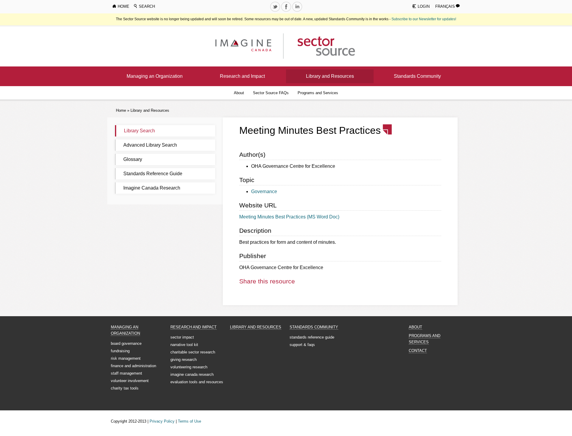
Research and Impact (242, 76)
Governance (264, 191)
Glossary (132, 159)
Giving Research (183, 359)
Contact (418, 350)
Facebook (286, 11)
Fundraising (120, 351)
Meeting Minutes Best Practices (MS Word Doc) (289, 216)
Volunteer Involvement (130, 380)
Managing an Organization (155, 76)
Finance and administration (133, 366)
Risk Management (126, 358)
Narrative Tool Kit (184, 344)
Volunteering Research (188, 367)
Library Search (139, 130)
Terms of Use (189, 421)
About (239, 93)
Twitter (275, 11)
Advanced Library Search (150, 145)
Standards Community (417, 76)
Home (121, 110)
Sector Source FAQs (271, 93)
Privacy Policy (162, 421)
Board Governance (126, 343)
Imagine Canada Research (151, 187)
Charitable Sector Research (192, 352)
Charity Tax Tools (125, 388)
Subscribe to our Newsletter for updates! (423, 19)
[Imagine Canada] (322, 45)
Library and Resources (330, 76)
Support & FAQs (302, 344)
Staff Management (126, 373)
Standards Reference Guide (152, 173)
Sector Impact (182, 337)
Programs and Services (318, 93)
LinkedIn (297, 11)
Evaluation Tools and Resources (196, 382)
